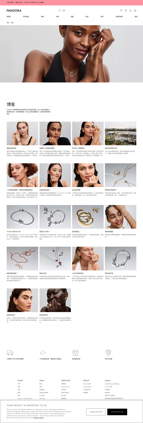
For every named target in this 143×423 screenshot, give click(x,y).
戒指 (87, 16)
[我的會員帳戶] (130, 10)
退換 (40, 387)
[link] (22, 139)
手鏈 (57, 16)
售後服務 (41, 389)
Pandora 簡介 (87, 384)
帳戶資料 (63, 395)
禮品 (136, 16)
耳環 (101, 16)
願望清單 (63, 398)
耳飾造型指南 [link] (11, 315)
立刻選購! (71, 2)
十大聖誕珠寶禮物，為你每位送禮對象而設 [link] (20, 190)
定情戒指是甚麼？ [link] (44, 190)
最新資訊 (63, 384)
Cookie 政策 (108, 387)
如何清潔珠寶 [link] (76, 190)
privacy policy (38, 417)
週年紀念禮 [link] (42, 273)
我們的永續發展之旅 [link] (111, 148)
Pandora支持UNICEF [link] (14, 231)
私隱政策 (107, 389)
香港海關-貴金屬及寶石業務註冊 (114, 398)
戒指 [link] (19, 389)
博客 (12, 22)
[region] (71, 411)
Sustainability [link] (87, 387)
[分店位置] (126, 10)
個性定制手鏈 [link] (109, 273)
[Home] (14, 10)
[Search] (60, 10)
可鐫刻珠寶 (119, 16)
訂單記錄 (63, 389)
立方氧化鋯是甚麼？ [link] (78, 273)
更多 (8, 114)
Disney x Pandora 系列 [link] (25, 398)
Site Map (42, 398)
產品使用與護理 (43, 392)
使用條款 (107, 392)
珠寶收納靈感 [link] (109, 231)
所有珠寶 (26, 16)
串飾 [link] (19, 384)
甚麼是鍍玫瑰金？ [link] (12, 273)
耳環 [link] (19, 395)
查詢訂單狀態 (65, 392)
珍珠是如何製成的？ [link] (111, 190)
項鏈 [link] (19, 392)
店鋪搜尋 (85, 392)
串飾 (42, 16)
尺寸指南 (41, 395)
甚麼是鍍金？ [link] (76, 231)
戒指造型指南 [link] (43, 315)
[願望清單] (121, 10)
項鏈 (72, 16)
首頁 (8, 22)
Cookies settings (112, 384)
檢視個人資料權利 (110, 395)
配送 (40, 384)
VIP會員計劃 (86, 389)
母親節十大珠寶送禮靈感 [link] (46, 148)
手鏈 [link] (19, 387)
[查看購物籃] (135, 10)
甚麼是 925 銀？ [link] (44, 231)
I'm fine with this (117, 412)
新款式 (9, 16)
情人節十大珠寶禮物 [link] (78, 148)
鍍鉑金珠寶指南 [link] (11, 148)
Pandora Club (65, 387)
